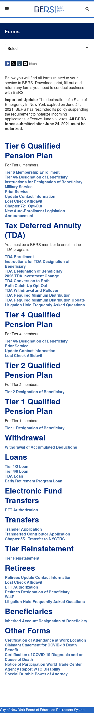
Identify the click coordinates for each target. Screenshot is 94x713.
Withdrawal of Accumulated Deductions (41, 447)
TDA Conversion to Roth (27, 280)
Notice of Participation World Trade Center (43, 664)
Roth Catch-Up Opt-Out (26, 285)
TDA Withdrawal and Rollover (31, 290)
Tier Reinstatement (22, 558)
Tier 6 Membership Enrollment (32, 172)
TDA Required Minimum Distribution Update (45, 300)
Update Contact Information (30, 196)
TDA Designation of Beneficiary (33, 271)
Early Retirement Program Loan (33, 481)
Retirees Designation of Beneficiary (37, 592)
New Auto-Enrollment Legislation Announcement (35, 213)
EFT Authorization (21, 510)
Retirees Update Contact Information (38, 577)
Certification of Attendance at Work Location (45, 640)
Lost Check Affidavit (23, 201)
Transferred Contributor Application (37, 534)
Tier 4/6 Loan (16, 471)
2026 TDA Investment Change (32, 276)
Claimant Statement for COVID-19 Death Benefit (41, 647)
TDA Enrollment (19, 256)
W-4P (9, 596)
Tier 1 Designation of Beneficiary (35, 428)
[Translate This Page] (79, 9)
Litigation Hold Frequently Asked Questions (45, 305)
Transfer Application (23, 529)
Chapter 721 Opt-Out (23, 206)
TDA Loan (14, 476)
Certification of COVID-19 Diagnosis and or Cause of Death (44, 657)
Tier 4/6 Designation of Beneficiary (36, 177)
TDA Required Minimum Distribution (38, 295)
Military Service (19, 186)
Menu (9, 8)
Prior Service (16, 191)
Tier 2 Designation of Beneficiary (35, 391)
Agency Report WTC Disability (32, 669)
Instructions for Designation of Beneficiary (43, 182)
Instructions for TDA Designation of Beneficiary (37, 264)
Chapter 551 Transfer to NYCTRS (35, 539)
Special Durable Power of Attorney (36, 674)
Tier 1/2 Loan (16, 466)
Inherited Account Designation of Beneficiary (46, 621)
